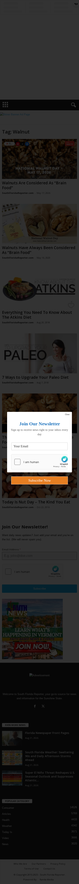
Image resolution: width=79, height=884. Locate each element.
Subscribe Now (39, 480)
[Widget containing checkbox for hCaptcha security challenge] (39, 462)
